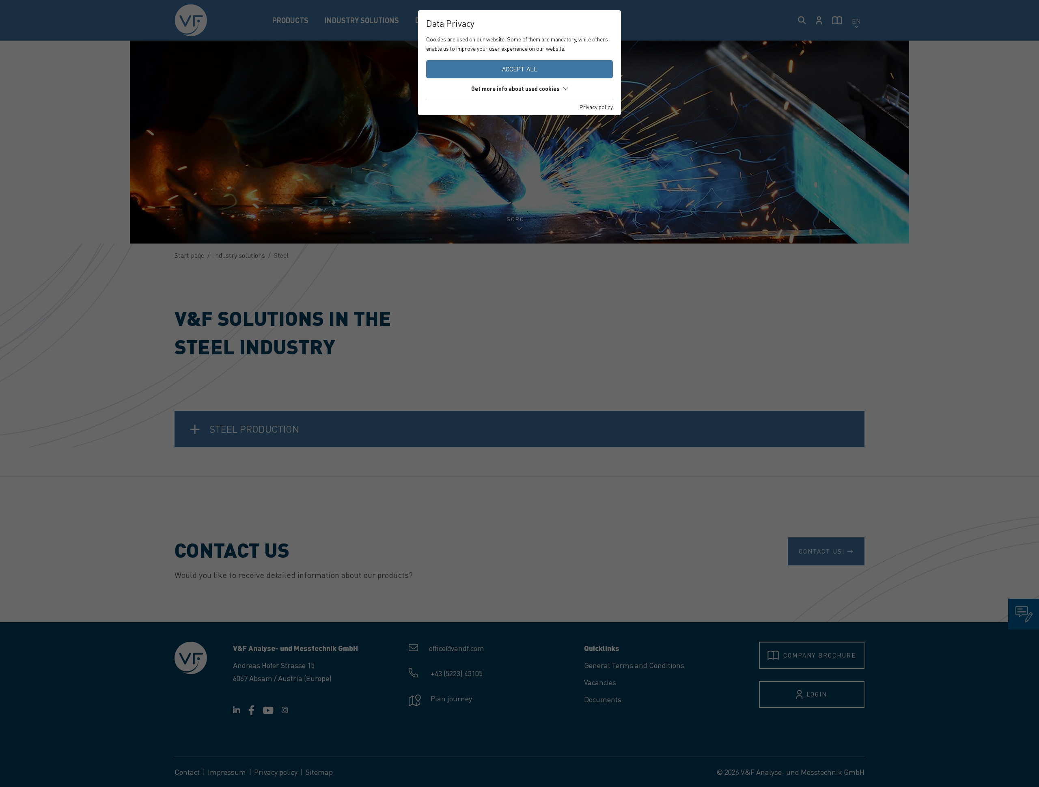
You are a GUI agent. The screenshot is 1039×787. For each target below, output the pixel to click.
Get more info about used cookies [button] (515, 88)
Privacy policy (596, 106)
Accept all (519, 69)
